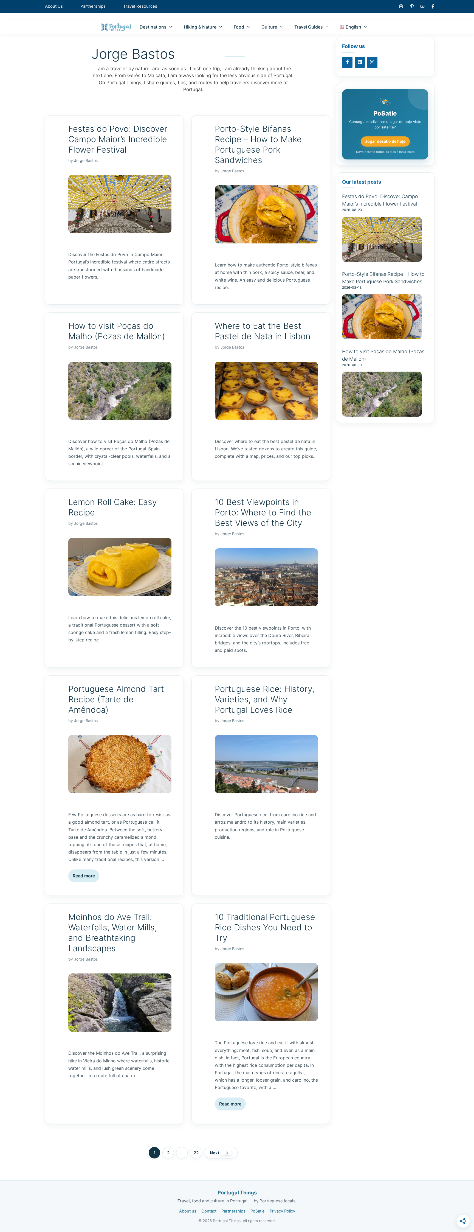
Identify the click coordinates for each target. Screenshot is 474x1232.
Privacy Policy (282, 1211)
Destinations (153, 27)
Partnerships (93, 6)
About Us (54, 6)
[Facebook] (347, 62)
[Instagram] (372, 62)
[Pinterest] (360, 62)
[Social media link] (401, 6)
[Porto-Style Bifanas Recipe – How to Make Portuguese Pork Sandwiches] (382, 336)
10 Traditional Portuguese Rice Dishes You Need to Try (265, 927)
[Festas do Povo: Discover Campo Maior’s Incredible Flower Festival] (382, 258)
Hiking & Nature (200, 27)
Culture (269, 27)
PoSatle (257, 1211)
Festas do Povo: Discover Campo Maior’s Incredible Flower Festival (117, 139)
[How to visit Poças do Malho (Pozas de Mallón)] (382, 413)
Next (219, 1152)
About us (187, 1211)
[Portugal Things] (116, 27)
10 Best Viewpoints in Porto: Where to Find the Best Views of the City (263, 512)
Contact (208, 1211)
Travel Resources (140, 6)
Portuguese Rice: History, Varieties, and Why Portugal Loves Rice (264, 699)
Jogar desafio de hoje (385, 141)
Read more (84, 876)
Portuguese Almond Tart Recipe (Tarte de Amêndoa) (116, 699)
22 (198, 1152)
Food (239, 27)
